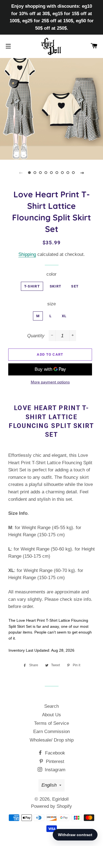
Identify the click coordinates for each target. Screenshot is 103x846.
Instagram (54, 769)
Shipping (27, 254)
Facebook (54, 753)
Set (75, 286)
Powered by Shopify (51, 806)
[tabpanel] (51, 108)
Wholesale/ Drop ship (52, 740)
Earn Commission (51, 731)
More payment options (50, 382)
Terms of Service (51, 723)
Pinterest (54, 761)
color (51, 274)
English (49, 785)
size (51, 303)
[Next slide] (82, 173)
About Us (51, 714)
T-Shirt (32, 286)
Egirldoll (60, 799)
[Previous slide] (21, 173)
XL (64, 316)
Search (51, 706)
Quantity (35, 335)
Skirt (56, 286)
